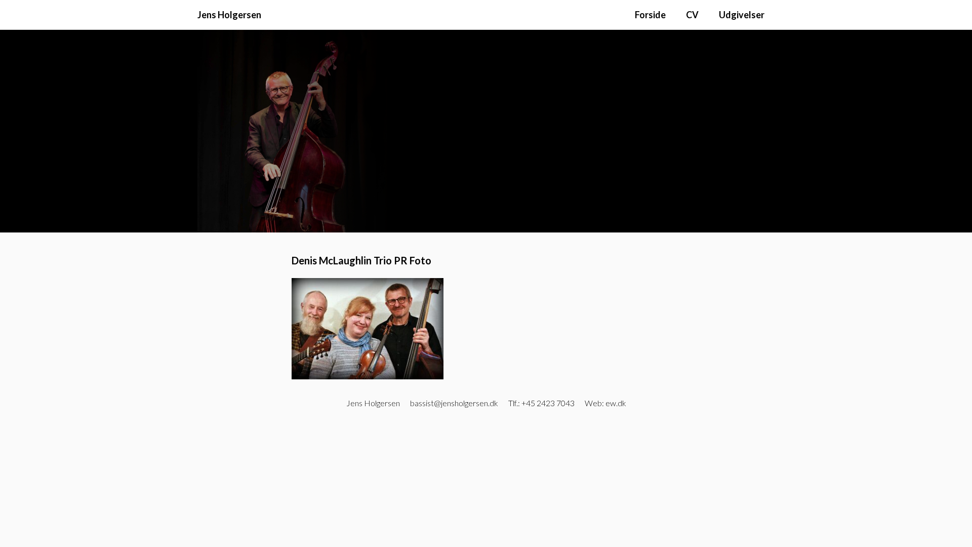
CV (692, 14)
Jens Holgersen (229, 14)
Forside (650, 14)
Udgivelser (741, 14)
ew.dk (615, 403)
